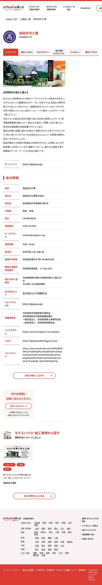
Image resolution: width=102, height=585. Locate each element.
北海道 (37, 523)
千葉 (57, 532)
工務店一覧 (25, 19)
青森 (44, 523)
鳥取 (50, 545)
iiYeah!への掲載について (66, 570)
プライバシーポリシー (11, 570)
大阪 (37, 542)
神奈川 (43, 532)
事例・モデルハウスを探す (90, 520)
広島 (37, 545)
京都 (50, 542)
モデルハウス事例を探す (51, 8)
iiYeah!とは (85, 8)
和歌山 (70, 542)
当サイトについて (89, 530)
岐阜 (43, 538)
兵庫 (43, 542)
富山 (56, 528)
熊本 (54, 553)
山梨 (37, 528)
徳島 (43, 549)
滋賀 (56, 542)
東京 (36, 532)
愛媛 (50, 549)
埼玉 (51, 532)
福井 (69, 528)
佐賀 (41, 553)
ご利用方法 (40, 570)
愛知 (37, 538)
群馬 (36, 534)
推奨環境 (82, 570)
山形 (70, 523)
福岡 (35, 553)
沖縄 (43, 555)
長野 (43, 528)
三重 (56, 538)
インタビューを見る (69, 8)
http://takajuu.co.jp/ (33, 164)
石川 (62, 528)
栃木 (70, 532)
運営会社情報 (27, 570)
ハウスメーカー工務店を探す (34, 8)
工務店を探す (28, 518)
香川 (37, 549)
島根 (56, 545)
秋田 (51, 523)
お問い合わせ (87, 538)
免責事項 (50, 570)
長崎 (48, 553)
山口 (62, 545)
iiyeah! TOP (11, 19)
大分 (60, 553)
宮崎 (67, 553)
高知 (56, 549)
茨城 (63, 532)
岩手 (57, 523)
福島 (36, 525)
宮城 (63, 523)
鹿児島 (36, 555)
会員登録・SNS (88, 534)
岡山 (43, 545)
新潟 (50, 528)
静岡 (50, 538)
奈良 (62, 542)
